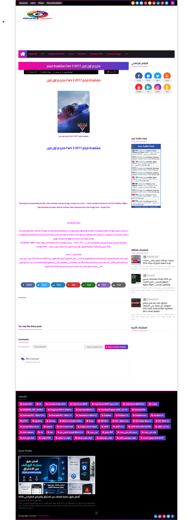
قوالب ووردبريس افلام (127, 438)
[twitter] (166, 3)
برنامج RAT (109, 432)
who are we (23, 2)
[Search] (173, 3)
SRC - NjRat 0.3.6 (121, 421)
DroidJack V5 (158, 415)
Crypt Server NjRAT (79, 404)
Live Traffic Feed (146, 146)
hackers (49, 426)
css (126, 54)
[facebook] (172, 516)
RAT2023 (104, 421)
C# (40, 404)
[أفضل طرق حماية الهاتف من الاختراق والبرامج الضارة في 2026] (56, 475)
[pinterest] (162, 3)
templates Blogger (114, 54)
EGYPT (25, 421)
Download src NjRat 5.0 (88, 415)
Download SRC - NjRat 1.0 (61, 415)
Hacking (52, 421)
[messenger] (137, 3)
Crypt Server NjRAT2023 (134, 404)
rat (42, 432)
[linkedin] (158, 3)
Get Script (138, 207)
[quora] (145, 3)
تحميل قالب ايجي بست (128, 432)
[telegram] (141, 3)
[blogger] (150, 3)
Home (57, 72)
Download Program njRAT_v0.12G (114, 409)
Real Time (145, 207)
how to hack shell (66, 426)
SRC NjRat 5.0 (163, 421)
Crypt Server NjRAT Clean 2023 (106, 404)
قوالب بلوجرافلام (105, 438)
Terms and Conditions (54, 2)
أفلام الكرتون (68, 72)
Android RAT (27, 404)
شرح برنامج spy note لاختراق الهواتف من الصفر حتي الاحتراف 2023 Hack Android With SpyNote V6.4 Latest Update (158, 307)
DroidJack (107, 415)
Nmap (91, 421)
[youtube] (154, 3)
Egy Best (38, 421)
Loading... (101, 450)
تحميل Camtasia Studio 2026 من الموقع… (146, 153)
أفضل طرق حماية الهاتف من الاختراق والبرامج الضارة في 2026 (49, 497)
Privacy (41, 2)
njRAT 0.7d (119, 426)
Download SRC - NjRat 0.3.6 (33, 415)
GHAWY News (142, 159)
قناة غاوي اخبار (28, 438)
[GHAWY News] (37, 16)
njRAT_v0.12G (163, 426)
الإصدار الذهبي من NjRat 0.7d (71, 432)
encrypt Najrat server (31, 426)
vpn (51, 432)
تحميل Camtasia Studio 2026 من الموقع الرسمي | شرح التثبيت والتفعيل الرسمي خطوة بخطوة (157, 281)
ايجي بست (94, 432)
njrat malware (28, 432)
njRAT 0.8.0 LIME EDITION (141, 426)
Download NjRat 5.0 (86, 409)
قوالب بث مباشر (64, 438)
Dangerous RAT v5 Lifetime (60, 409)
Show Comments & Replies (117, 346)
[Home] (22, 54)
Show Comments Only (94, 346)
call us (33, 2)
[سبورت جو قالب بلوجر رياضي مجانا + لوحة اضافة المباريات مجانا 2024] (136, 260)
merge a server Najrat (88, 426)
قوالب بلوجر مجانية (84, 438)
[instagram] (160, 516)
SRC (42, 54)
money (71, 54)
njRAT (106, 426)
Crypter (154, 404)
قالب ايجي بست (150, 432)
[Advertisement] (127, 28)
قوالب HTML (46, 438)
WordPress (82, 54)
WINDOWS (33, 54)
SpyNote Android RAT (56, 54)
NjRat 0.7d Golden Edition (72, 421)
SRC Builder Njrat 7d (143, 421)
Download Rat (139, 409)
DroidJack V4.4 (141, 415)
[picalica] (151, 516)
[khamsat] (133, 3)
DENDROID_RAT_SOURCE (33, 409)
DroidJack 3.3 (123, 415)
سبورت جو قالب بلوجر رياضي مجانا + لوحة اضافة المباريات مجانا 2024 (158, 261)
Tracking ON (153, 207)
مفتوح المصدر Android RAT (153, 438)
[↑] (96, 513)
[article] (100, 312)
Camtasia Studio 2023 (56, 404)
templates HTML (96, 54)
